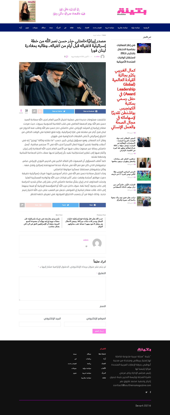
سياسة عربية (109, 27)
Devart (139, 405)
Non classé (102, 354)
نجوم (27, 27)
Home (104, 35)
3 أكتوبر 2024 (85, 56)
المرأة (58, 27)
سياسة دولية (135, 27)
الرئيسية (146, 27)
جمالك (43, 27)
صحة (51, 27)
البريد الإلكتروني (52, 318)
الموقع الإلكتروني (96, 318)
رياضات (88, 359)
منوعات (35, 27)
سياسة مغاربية (123, 27)
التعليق (101, 273)
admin (98, 56)
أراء (20, 27)
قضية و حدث (97, 27)
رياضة (79, 27)
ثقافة (71, 27)
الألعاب (103, 368)
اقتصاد (87, 27)
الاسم (103, 306)
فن (65, 27)
